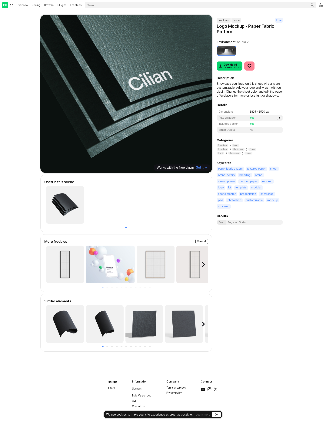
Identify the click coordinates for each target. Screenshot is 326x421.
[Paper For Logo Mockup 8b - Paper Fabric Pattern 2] (144, 324)
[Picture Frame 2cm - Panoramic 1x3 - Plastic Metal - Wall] (195, 264)
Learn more (203, 414)
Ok (216, 414)
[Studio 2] (226, 50)
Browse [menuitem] (49, 5)
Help (134, 401)
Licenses (136, 388)
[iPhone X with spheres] (110, 264)
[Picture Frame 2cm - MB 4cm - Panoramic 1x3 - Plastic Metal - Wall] (65, 264)
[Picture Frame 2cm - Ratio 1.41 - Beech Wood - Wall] (156, 264)
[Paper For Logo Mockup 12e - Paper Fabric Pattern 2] (65, 205)
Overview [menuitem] (22, 5)
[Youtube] (203, 389)
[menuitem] (11, 5)
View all (201, 241)
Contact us (138, 406)
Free (279, 20)
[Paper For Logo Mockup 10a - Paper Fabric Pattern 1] (65, 324)
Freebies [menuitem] (76, 5)
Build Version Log (141, 395)
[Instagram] (209, 389)
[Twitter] (216, 389)
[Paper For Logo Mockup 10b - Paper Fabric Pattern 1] (105, 324)
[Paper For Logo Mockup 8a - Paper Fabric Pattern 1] (184, 324)
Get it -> (201, 167)
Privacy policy (174, 392)
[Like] (249, 66)
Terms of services (176, 387)
